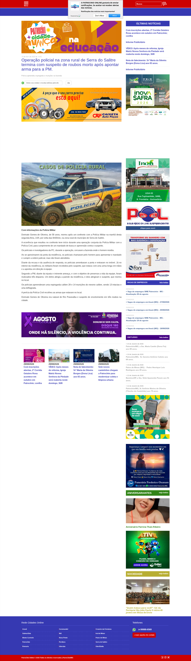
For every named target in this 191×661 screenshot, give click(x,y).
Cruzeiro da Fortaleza (103, 629)
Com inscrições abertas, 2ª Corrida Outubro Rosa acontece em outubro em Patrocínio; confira (147, 33)
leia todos (163, 337)
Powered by (74, 16)
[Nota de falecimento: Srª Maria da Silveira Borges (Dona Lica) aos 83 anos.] (83, 355)
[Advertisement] (71, 144)
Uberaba (61, 646)
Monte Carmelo (27, 638)
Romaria (25, 646)
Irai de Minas (100, 633)
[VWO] (81, 16)
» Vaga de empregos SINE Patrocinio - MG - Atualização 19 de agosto (145, 319)
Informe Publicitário (135, 42)
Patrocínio (25, 642)
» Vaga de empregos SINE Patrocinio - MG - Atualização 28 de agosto (145, 292)
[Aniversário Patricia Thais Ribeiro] (148, 510)
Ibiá (60, 633)
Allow (114, 16)
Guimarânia (26, 633)
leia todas (164, 283)
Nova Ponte (63, 638)
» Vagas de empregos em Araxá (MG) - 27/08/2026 (147, 302)
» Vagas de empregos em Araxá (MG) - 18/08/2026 (147, 328)
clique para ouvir (147, 228)
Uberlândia (99, 646)
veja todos (163, 493)
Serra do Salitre (101, 642)
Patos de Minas (101, 638)
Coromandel (63, 629)
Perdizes (61, 642)
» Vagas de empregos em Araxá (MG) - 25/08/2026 (147, 310)
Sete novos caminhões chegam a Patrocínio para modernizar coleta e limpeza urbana (108, 373)
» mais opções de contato (144, 635)
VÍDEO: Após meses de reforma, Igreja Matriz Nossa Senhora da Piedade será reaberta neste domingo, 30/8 (145, 51)
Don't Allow (99, 16)
